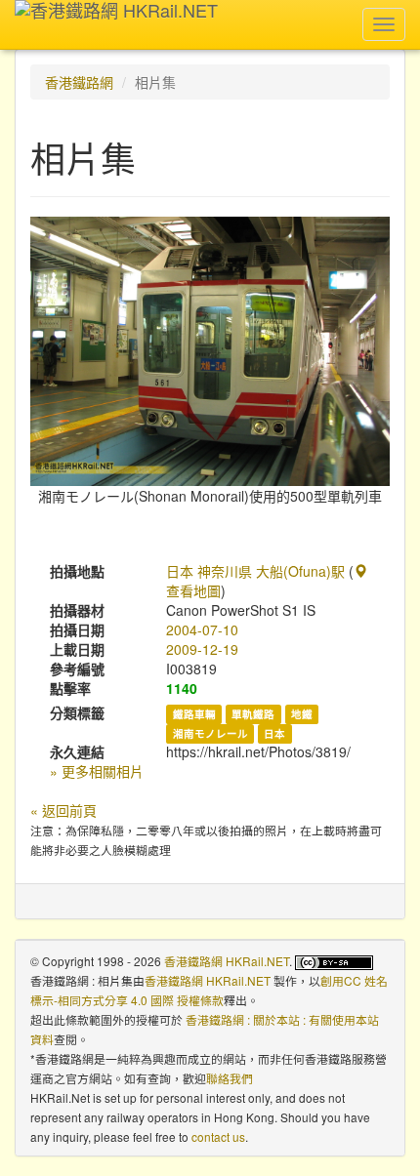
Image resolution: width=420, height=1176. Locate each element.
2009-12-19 (202, 649)
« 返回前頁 (63, 810)
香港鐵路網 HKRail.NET (226, 961)
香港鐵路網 (79, 82)
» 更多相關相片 (97, 771)
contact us (218, 1136)
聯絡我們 (229, 1078)
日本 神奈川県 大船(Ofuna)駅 (255, 571)
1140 (181, 688)
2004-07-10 (202, 629)
